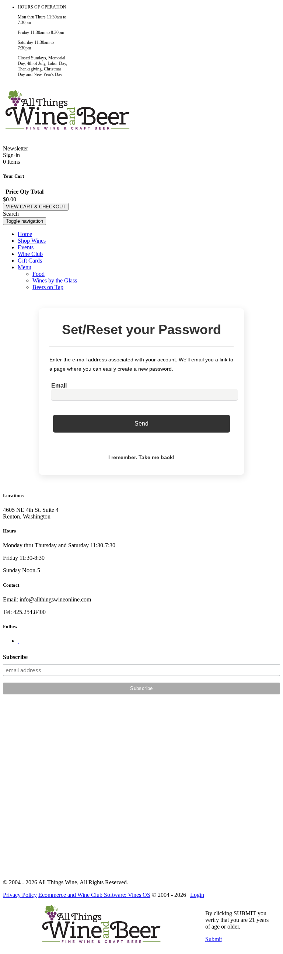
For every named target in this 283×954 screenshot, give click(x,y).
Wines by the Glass (54, 280)
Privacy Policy (20, 895)
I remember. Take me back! (141, 457)
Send (141, 423)
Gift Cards (30, 260)
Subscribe (15, 657)
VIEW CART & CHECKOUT (36, 206)
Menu (24, 267)
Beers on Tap (47, 287)
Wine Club (30, 254)
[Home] (67, 126)
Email (59, 385)
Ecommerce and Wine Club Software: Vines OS (94, 895)
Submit (213, 939)
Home (25, 234)
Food (38, 274)
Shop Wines (32, 240)
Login (197, 895)
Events (26, 247)
